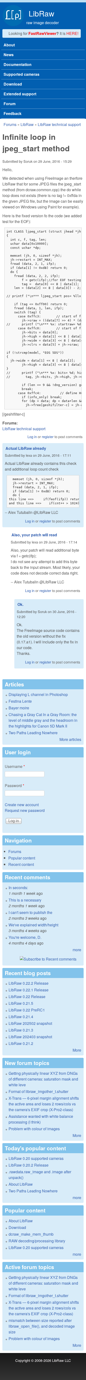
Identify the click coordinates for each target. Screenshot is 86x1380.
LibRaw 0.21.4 (21, 1016)
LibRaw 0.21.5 (21, 1003)
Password (14, 785)
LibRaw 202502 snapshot (30, 1023)
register (48, 436)
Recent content (21, 864)
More (77, 1050)
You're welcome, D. (25, 937)
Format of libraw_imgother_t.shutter (38, 1091)
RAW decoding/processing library (37, 1241)
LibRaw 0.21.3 (21, 1030)
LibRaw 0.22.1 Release (28, 990)
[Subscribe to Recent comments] (43, 959)
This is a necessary (25, 900)
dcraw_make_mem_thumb (31, 1234)
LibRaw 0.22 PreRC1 (27, 1010)
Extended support (20, 94)
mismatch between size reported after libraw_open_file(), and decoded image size (42, 1326)
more (77, 949)
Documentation (18, 64)
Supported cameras (21, 74)
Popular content (21, 858)
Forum (10, 103)
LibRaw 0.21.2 (21, 1043)
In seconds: (18, 887)
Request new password (25, 810)
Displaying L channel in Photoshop (38, 694)
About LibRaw (21, 1184)
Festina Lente (20, 701)
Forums (10, 124)
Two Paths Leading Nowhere (33, 732)
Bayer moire (19, 708)
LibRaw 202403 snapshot (30, 1036)
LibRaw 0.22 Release (27, 996)
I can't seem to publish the (30, 912)
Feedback (13, 113)
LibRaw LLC (61, 1360)
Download (13, 84)
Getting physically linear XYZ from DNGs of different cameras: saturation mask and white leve (43, 1078)
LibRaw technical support (59, 124)
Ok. (20, 604)
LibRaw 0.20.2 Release (28, 1165)
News (9, 54)
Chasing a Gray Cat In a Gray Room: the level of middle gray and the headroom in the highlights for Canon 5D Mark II (43, 720)
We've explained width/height (33, 925)
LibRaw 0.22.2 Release (28, 983)
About (9, 45)
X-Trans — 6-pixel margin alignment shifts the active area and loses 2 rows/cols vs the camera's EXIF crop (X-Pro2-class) (44, 1103)
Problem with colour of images (34, 1128)
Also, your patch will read (34, 535)
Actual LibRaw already (25, 448)
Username (15, 766)
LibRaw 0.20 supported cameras (36, 1158)
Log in (32, 436)
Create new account (22, 804)
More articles (70, 739)
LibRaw (41, 13)
